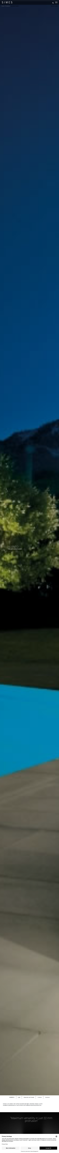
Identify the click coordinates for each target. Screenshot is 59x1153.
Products (7, 6)
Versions (47, 1097)
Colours (40, 1097)
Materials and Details (29, 1097)
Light (19, 1097)
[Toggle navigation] (56, 2)
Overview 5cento (15, 6)
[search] (53, 3)
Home (2, 6)
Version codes (54, 6)
